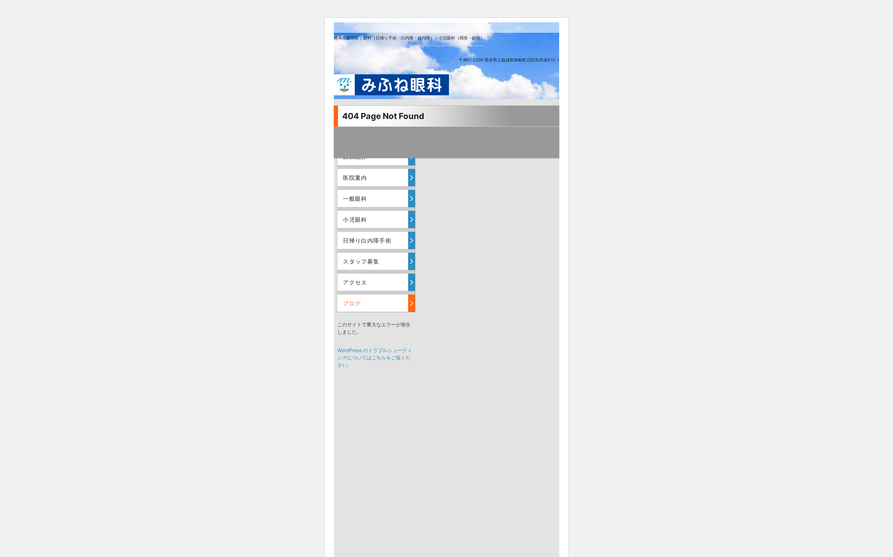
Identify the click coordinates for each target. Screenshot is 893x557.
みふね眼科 (391, 84)
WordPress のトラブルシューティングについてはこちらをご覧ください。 (374, 357)
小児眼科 (355, 219)
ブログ (352, 303)
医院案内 (355, 177)
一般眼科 (355, 198)
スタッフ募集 (361, 261)
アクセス (355, 282)
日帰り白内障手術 (367, 240)
